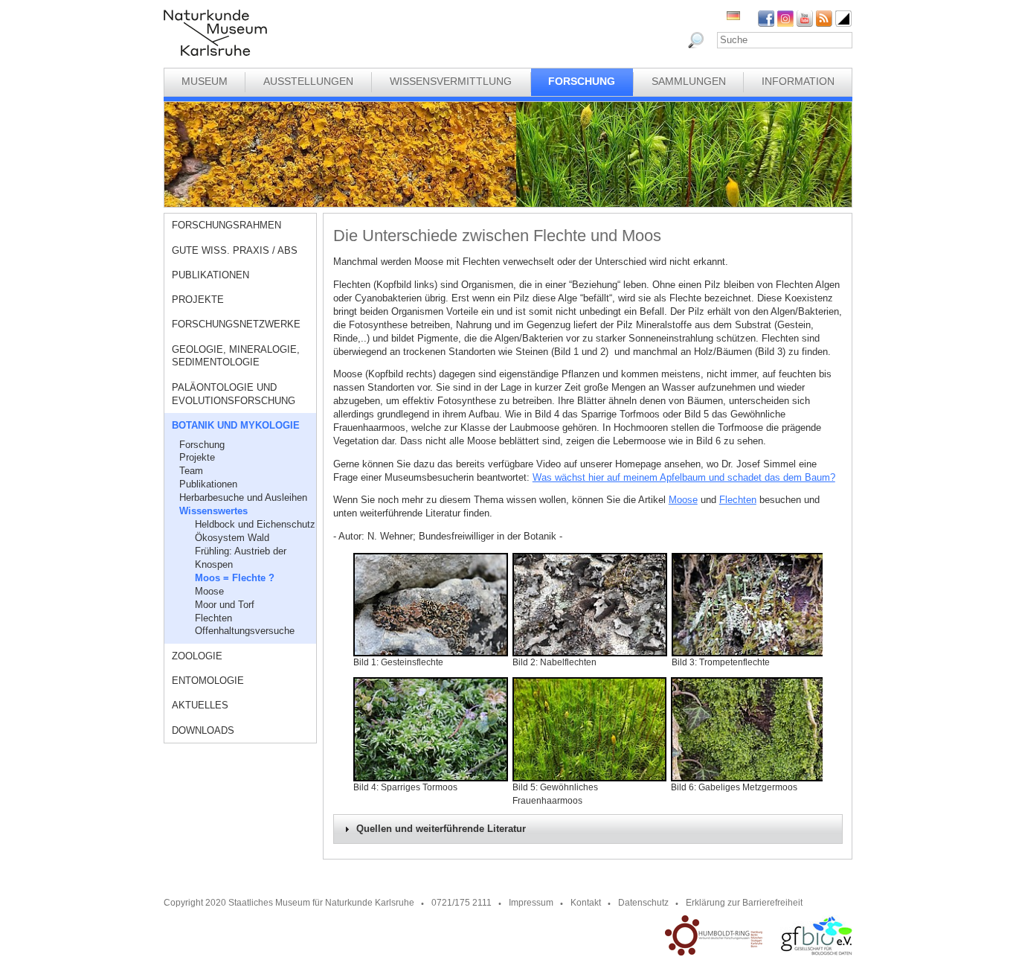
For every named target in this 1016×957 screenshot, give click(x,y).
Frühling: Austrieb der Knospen (240, 557)
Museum (204, 81)
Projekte (198, 299)
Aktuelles (200, 705)
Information (798, 81)
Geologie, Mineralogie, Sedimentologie (236, 356)
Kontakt (585, 902)
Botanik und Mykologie (236, 425)
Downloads (203, 730)
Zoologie (197, 656)
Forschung (581, 81)
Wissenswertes (213, 510)
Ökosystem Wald (232, 537)
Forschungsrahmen (226, 225)
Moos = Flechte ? (234, 577)
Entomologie (208, 680)
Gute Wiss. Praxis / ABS (235, 250)
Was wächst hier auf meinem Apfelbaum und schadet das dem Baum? (684, 477)
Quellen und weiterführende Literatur (441, 829)
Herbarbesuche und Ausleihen (243, 497)
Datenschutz (643, 902)
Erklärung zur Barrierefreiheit (744, 902)
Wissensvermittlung (451, 81)
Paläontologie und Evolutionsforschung (233, 394)
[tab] (588, 829)
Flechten (213, 618)
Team (191, 470)
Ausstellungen (308, 81)
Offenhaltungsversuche (245, 630)
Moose (209, 591)
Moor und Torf (224, 604)
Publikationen (210, 275)
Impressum (531, 902)
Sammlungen (689, 81)
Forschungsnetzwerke (236, 324)
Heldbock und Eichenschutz (255, 524)
